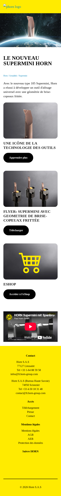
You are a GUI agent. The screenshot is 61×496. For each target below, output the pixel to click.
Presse (30, 411)
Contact (30, 416)
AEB (30, 438)
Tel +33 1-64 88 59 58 (29, 370)
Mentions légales (30, 430)
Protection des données (30, 442)
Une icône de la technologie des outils (29, 145)
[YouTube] (26, 468)
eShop (9, 284)
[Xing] (42, 459)
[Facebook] (19, 459)
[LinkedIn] (34, 459)
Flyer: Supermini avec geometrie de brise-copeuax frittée (26, 216)
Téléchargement (30, 407)
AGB (31, 434)
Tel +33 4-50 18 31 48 (30, 389)
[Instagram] (26, 459)
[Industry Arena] (34, 468)
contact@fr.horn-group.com (30, 393)
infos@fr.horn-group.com (25, 374)
